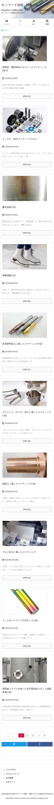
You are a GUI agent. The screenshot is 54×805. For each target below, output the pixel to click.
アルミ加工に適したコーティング (19, 552)
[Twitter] (14, 744)
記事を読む (27, 96)
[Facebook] (39, 744)
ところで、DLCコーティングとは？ (20, 138)
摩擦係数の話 (9, 275)
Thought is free (42, 798)
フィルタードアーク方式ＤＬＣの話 (20, 620)
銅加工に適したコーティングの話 (19, 483)
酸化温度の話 (9, 207)
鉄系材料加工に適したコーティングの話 (22, 343)
